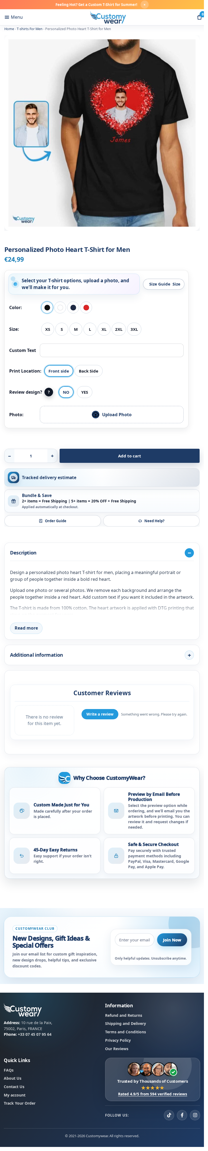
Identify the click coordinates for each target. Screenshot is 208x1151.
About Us (12, 1078)
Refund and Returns (123, 1015)
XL (104, 329)
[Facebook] (182, 1115)
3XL (134, 329)
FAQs (9, 1070)
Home (9, 29)
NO (66, 392)
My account (14, 1095)
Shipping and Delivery (125, 1023)
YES (84, 392)
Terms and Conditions (125, 1031)
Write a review (99, 714)
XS (47, 329)
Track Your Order (19, 1103)
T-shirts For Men (30, 29)
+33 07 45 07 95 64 (34, 1034)
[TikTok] (169, 1115)
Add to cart (129, 456)
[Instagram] (195, 1115)
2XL (118, 329)
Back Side (88, 371)
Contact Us (14, 1086)
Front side (58, 371)
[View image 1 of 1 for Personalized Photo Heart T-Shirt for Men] (102, 133)
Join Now (172, 939)
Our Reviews (116, 1048)
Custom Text (22, 350)
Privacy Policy (118, 1040)
